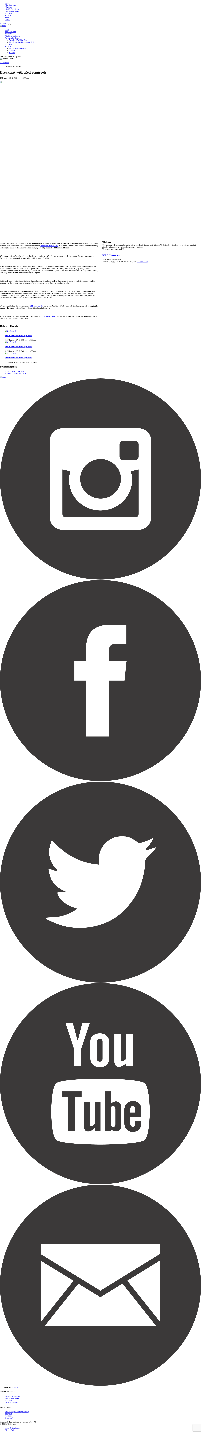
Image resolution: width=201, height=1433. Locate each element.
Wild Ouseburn (10, 5)
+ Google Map (142, 262)
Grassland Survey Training (15, 373)
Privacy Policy (10, 1430)
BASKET (3, 24)
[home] (3, 26)
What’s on (8, 7)
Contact (7, 20)
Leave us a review (11, 1403)
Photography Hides (12, 11)
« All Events (4, 63)
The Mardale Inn (48, 316)
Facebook (8, 1416)
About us (8, 15)
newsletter (15, 1387)
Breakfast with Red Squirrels (18, 335)
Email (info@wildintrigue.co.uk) (17, 1412)
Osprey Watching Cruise (14, 371)
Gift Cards (8, 13)
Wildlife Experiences (12, 9)
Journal (7, 18)
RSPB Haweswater (36, 306)
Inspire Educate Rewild (18, 48)
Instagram (8, 1414)
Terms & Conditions (12, 1428)
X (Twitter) (9, 1418)
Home (7, 3)
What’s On (9, 34)
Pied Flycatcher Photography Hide (22, 42)
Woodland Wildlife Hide (18, 40)
